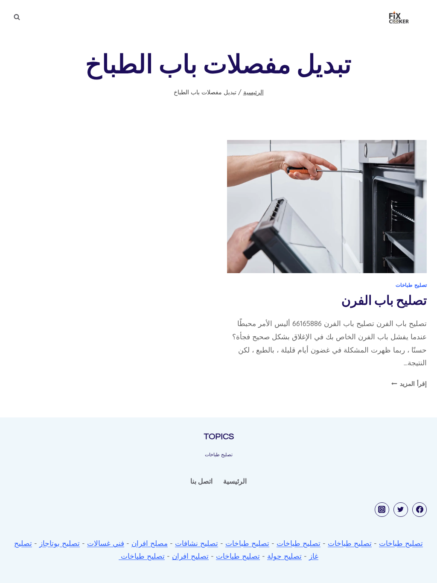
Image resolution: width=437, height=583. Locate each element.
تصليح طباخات (411, 285)
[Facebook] (419, 509)
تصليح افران (190, 555)
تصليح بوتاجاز (59, 543)
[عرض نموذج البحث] (16, 17)
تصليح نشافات (196, 543)
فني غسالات (105, 543)
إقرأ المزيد (409, 383)
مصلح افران (149, 543)
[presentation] (327, 206)
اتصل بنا (201, 481)
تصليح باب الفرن (384, 300)
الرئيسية (235, 481)
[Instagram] (382, 509)
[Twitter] (400, 509)
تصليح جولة (284, 555)
